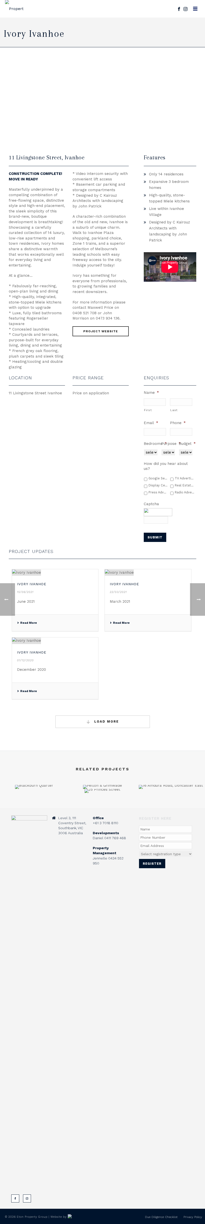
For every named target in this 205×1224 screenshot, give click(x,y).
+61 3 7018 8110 (105, 823)
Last (174, 410)
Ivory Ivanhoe (31, 584)
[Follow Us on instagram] (27, 1198)
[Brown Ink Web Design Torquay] (77, 1216)
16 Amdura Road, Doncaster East (171, 776)
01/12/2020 (25, 660)
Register (152, 863)
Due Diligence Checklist (161, 1217)
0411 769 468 (115, 838)
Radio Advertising (184, 492)
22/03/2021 (118, 592)
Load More (106, 721)
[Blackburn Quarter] (34, 802)
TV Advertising (184, 478)
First (148, 410)
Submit (155, 537)
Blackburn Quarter (34, 776)
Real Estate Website (184, 485)
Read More (28, 622)
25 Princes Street (102, 780)
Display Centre (158, 485)
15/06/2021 (25, 592)
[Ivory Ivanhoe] (55, 572)
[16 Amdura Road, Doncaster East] (171, 802)
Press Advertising (158, 492)
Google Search (158, 478)
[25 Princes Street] (102, 806)
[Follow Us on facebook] (15, 1198)
